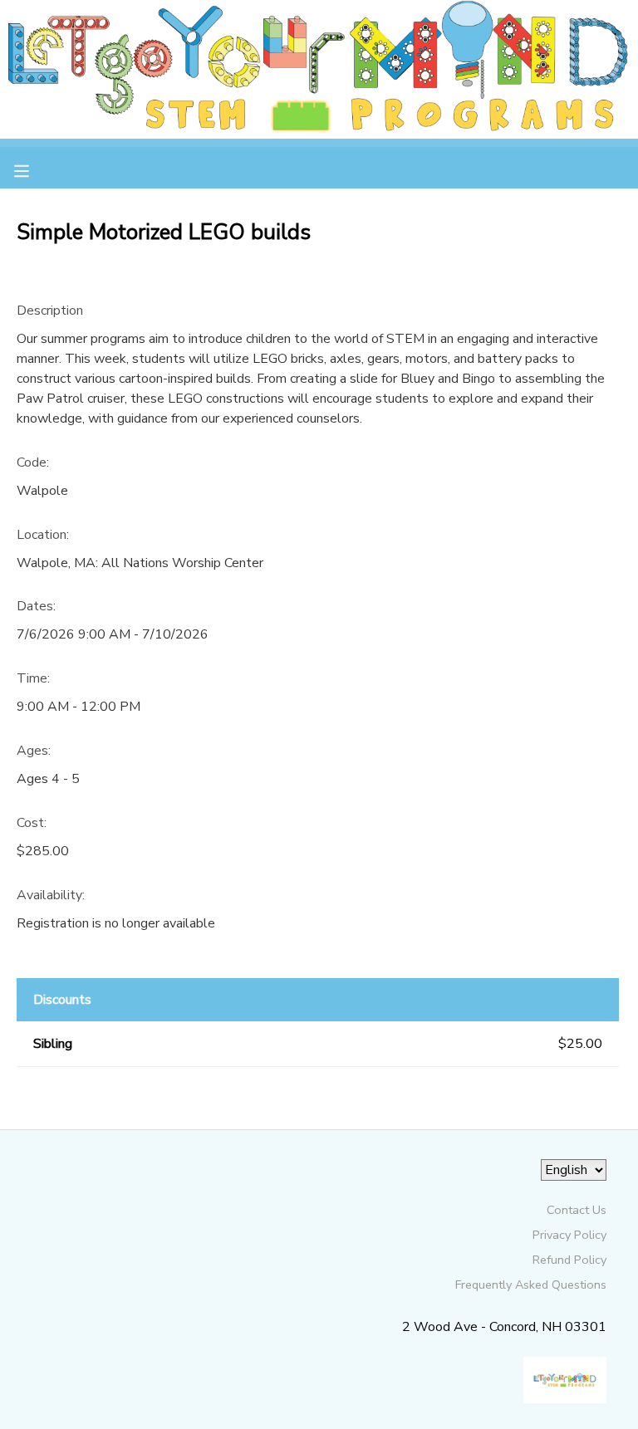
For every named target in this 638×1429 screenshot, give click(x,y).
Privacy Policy (569, 1234)
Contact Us (576, 1209)
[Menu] (34, 169)
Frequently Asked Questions (530, 1284)
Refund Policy (569, 1259)
